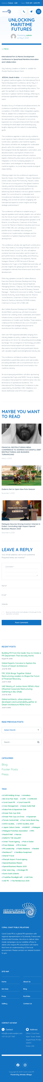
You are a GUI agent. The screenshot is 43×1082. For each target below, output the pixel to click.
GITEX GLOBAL (9, 824)
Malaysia (36, 827)
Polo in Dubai (28, 842)
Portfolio (26, 996)
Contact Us (27, 1004)
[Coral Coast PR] (38, 11)
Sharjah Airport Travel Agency (15, 859)
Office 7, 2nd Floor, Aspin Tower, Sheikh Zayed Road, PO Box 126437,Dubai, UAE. (33, 1039)
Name (4, 586)
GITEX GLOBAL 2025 (26, 824)
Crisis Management (10, 806)
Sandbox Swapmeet (24, 852)
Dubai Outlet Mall (28, 806)
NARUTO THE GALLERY (12, 838)
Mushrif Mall (8, 834)
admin (29, 35)
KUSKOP (26, 827)
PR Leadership (8, 849)
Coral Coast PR (24, 802)
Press (6, 49)
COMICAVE (33, 799)
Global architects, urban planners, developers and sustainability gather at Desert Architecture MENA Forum (19, 702)
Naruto (18, 834)
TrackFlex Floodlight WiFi (12, 877)
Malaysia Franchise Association (15, 831)
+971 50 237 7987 (8, 1036)
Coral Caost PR (9, 802)
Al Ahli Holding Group (11, 795)
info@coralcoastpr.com (12, 1033)
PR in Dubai (21, 845)
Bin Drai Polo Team (10, 799)
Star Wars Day (9, 870)
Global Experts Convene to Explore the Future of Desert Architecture (19, 664)
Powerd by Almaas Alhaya (21, 1075)
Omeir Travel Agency (11, 842)
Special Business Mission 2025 (15, 866)
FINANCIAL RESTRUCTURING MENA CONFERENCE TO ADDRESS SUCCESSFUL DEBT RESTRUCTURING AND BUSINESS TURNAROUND (21, 451)
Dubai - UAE (13, 3)
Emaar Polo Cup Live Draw (13, 817)
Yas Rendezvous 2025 (20, 881)
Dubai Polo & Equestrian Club (14, 809)
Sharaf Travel (8, 856)
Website (5, 604)
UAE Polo (29, 877)
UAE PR (6, 881)
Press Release (8, 845)
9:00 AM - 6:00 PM (33, 3)
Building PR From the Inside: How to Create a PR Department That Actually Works (21, 654)
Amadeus (26, 795)
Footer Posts (10, 769)
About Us (26, 982)
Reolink (36, 849)
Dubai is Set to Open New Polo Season (18, 489)
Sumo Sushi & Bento (11, 874)
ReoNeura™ (7, 852)
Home (4, 982)
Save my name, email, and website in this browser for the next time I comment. (23, 613)
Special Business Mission (12, 863)
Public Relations (24, 849)
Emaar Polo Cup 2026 (11, 813)
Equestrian (32, 817)
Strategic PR (23, 870)
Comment (9, 567)
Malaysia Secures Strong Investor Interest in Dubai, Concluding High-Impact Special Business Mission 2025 (21, 526)
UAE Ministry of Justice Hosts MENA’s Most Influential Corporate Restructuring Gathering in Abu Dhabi (20, 689)
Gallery (4, 1004)
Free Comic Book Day (30, 820)
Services (5, 989)
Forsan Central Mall (10, 820)
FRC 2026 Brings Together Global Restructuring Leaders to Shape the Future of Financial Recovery (20, 676)
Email (4, 595)
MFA (32, 831)
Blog (5, 764)
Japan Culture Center (11, 827)
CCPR (23, 799)
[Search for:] (21, 742)
